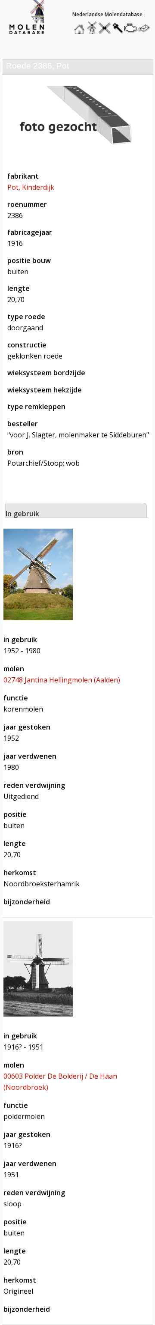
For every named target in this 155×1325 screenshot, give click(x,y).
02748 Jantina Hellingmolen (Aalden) (61, 680)
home (80, 26)
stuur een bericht (146, 28)
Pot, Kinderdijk (30, 187)
